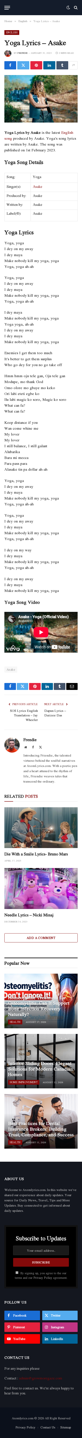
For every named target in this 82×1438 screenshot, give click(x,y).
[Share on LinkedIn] (49, 65)
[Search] (75, 8)
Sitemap (65, 1427)
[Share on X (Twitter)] (23, 65)
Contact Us (47, 1427)
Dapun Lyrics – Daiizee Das (55, 712)
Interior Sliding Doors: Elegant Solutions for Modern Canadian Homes (40, 1069)
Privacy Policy (42, 1278)
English (11, 32)
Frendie (22, 53)
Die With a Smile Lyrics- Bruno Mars (36, 854)
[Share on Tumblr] (62, 65)
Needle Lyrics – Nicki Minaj (29, 915)
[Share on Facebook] (10, 65)
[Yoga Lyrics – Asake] (41, 99)
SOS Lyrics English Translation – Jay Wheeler (24, 715)
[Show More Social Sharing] (73, 65)
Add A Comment (41, 937)
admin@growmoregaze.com (40, 1378)
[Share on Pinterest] (36, 65)
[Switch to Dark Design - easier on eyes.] (68, 8)
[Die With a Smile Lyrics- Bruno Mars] (41, 827)
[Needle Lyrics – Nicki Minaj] (41, 888)
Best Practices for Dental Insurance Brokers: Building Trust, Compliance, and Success (41, 1129)
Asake (37, 186)
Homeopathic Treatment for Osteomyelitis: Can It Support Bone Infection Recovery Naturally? (38, 1006)
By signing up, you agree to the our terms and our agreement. (41, 1275)
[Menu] (7, 8)
